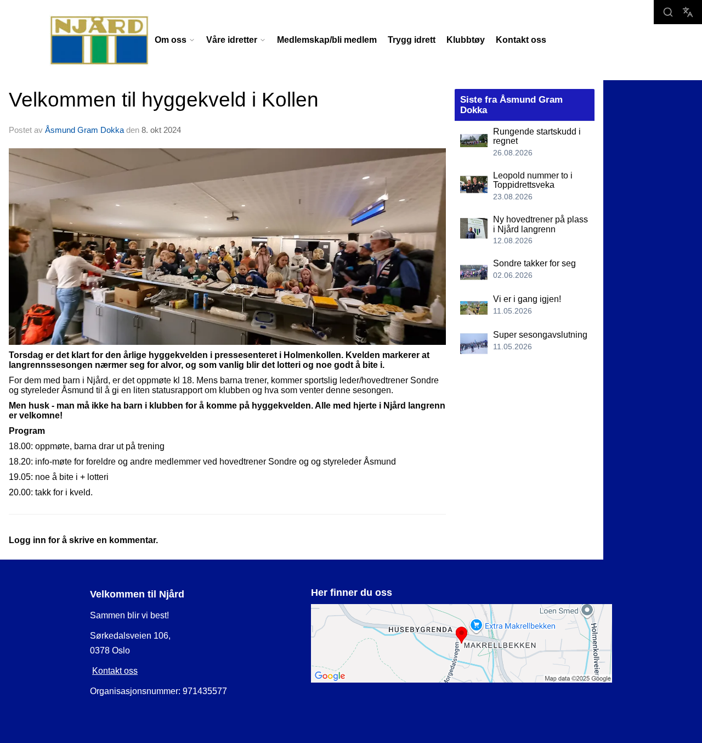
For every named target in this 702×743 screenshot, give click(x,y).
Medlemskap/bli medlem (327, 39)
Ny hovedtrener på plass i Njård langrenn (540, 224)
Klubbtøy (465, 39)
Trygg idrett (411, 39)
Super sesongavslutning (540, 334)
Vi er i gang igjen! (527, 299)
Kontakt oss (521, 39)
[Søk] (668, 12)
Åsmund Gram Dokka (84, 130)
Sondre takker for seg (534, 263)
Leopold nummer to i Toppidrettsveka (533, 180)
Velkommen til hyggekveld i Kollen (164, 99)
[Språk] (688, 12)
